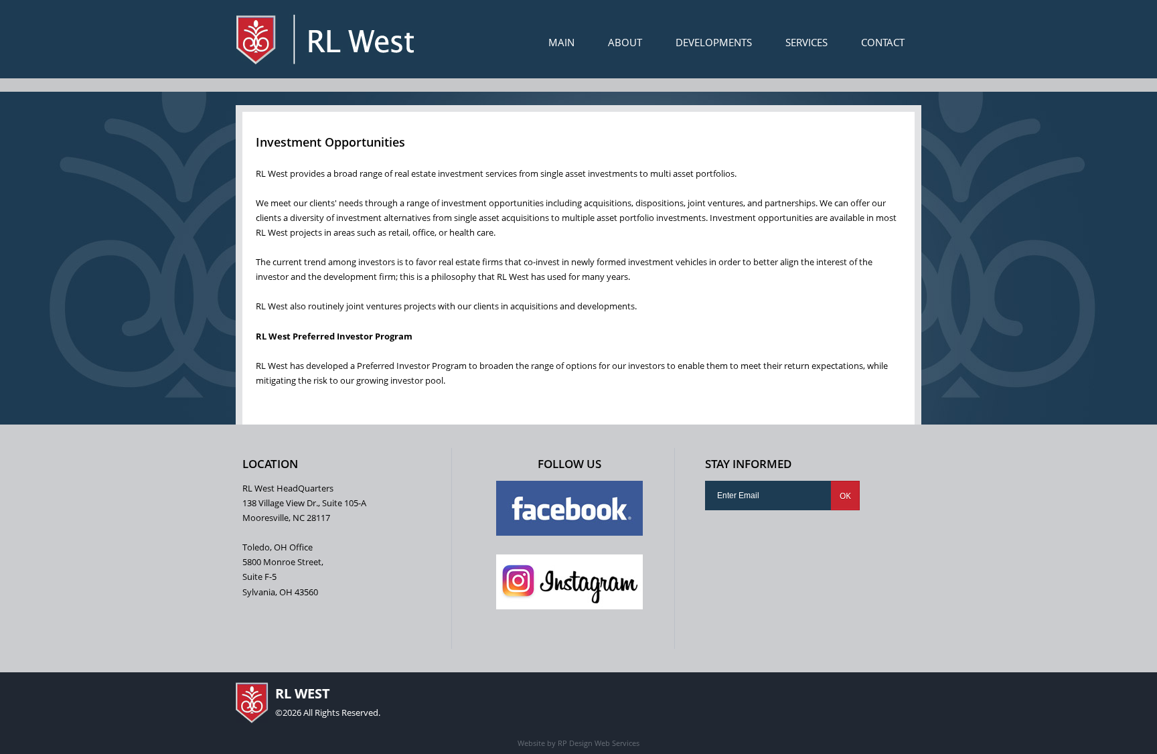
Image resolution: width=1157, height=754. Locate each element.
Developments (714, 42)
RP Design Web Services (597, 743)
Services (806, 42)
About (625, 42)
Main (561, 42)
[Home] (325, 39)
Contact (883, 42)
